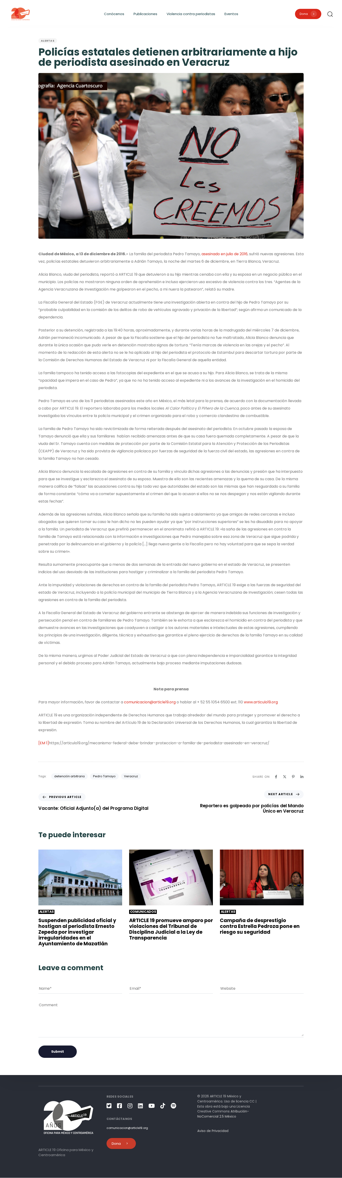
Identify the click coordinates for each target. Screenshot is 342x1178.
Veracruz (131, 776)
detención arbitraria (69, 776)
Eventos (231, 13)
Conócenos (114, 13)
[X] (284, 776)
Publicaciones (145, 13)
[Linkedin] (302, 776)
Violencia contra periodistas (191, 13)
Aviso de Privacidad (212, 1131)
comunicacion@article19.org (150, 702)
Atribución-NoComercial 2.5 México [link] (223, 1114)
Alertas (47, 41)
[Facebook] (276, 776)
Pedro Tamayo (104, 776)
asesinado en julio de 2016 (224, 254)
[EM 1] (43, 743)
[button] (330, 14)
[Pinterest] (293, 776)
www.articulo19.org (261, 702)
